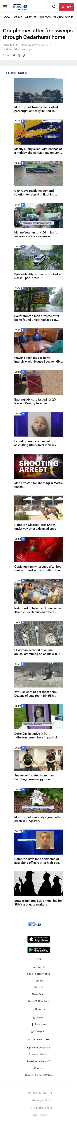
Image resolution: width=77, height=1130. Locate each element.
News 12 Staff (10, 45)
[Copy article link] (24, 55)
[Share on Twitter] (19, 55)
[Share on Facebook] (14, 55)
